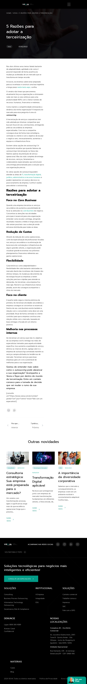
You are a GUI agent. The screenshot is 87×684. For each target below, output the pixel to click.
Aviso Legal (65, 678)
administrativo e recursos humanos (27, 177)
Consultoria (11, 468)
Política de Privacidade (48, 678)
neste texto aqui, (24, 87)
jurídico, (9, 177)
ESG (60, 468)
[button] (14, 410)
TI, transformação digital (31, 174)
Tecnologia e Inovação (40, 468)
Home (8, 13)
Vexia (15, 13)
